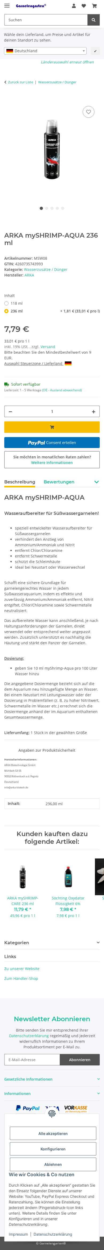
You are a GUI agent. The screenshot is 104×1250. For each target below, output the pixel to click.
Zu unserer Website (21, 968)
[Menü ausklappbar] (7, 3)
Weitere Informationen (52, 462)
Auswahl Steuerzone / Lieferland (33, 363)
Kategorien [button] (16, 942)
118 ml (17, 303)
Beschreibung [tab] (19, 481)
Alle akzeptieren (53, 1133)
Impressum (18, 1234)
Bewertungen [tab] (59, 481)
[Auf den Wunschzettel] (88, 112)
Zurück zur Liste (20, 82)
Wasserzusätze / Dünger (45, 269)
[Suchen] (93, 20)
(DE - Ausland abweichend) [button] (62, 390)
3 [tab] (52, 208)
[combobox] (45, 51)
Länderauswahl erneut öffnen (67, 61)
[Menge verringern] (10, 411)
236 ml (55, 310)
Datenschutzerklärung (53, 1234)
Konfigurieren (53, 1149)
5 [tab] (62, 208)
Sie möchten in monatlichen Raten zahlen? (52, 459)
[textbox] (45, 50)
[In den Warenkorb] (8, 99)
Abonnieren (79, 1059)
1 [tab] (41, 208)
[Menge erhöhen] (93, 411)
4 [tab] (57, 208)
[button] (74, 6)
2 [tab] (46, 208)
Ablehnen (53, 1164)
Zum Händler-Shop (21, 978)
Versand (48, 346)
